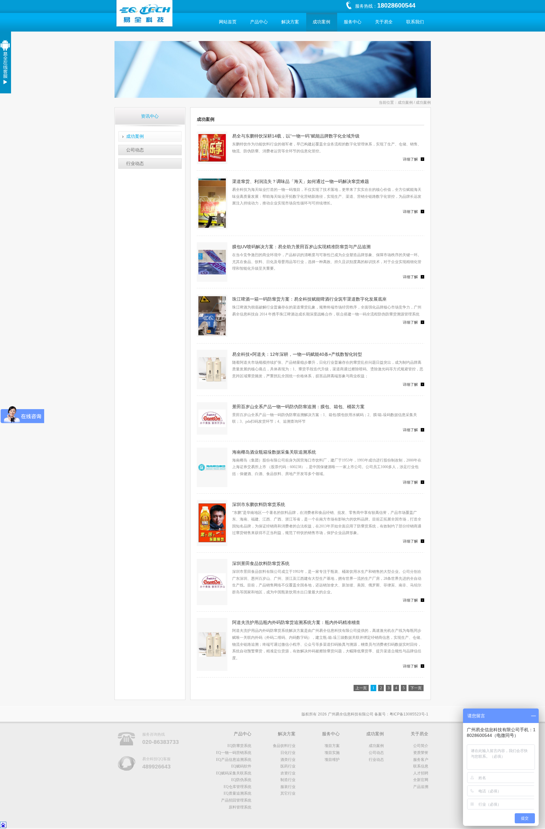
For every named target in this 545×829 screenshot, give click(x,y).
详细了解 (410, 159)
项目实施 (332, 752)
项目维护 (332, 759)
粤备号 (409, 714)
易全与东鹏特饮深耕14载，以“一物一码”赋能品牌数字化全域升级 (296, 135)
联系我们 (415, 22)
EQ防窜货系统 (239, 746)
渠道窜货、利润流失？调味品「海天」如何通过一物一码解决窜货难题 (300, 181)
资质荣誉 (420, 752)
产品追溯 (420, 787)
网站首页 (228, 22)
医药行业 (288, 766)
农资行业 (288, 773)
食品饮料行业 (284, 746)
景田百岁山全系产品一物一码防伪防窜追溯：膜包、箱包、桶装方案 (298, 406)
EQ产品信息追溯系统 (233, 759)
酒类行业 (288, 759)
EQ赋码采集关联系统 (233, 773)
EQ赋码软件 (241, 766)
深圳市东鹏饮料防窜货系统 (258, 504)
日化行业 (288, 752)
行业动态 (135, 163)
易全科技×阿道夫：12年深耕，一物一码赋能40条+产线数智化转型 (297, 354)
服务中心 (352, 22)
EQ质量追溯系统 (237, 793)
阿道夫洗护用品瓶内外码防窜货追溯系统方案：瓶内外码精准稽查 (296, 622)
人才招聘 (420, 773)
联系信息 (420, 766)
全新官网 (420, 780)
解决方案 (290, 22)
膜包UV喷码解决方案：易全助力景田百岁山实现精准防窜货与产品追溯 (301, 246)
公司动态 (135, 149)
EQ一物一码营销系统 (233, 752)
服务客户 (420, 759)
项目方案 (332, 746)
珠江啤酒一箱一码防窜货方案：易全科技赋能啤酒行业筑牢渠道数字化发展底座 (309, 299)
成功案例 (321, 22)
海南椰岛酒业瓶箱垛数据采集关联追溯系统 (274, 452)
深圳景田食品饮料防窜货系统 (261, 563)
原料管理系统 (240, 807)
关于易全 (384, 22)
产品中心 (259, 22)
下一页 (416, 688)
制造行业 (288, 780)
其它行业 (288, 793)
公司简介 (420, 746)
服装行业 (288, 787)
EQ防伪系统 (241, 780)
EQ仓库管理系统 (237, 787)
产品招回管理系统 (236, 800)
